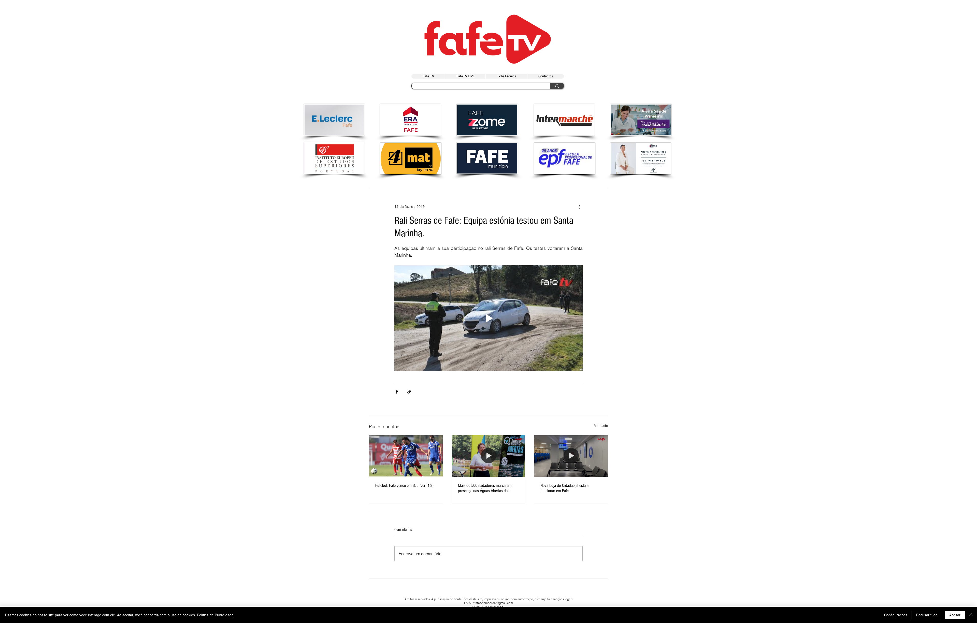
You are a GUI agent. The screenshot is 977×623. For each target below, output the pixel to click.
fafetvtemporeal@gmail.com (494, 603)
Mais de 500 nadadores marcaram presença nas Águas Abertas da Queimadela (485, 488)
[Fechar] (971, 615)
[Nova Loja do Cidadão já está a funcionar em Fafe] (571, 455)
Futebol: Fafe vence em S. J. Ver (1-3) (404, 485)
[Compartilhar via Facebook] (396, 391)
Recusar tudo (927, 614)
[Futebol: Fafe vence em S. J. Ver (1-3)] (406, 455)
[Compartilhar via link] (409, 391)
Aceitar (954, 614)
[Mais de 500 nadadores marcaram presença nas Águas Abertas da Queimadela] (488, 455)
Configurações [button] (896, 614)
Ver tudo (601, 425)
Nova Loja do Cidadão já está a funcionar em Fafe (564, 488)
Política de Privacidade (215, 614)
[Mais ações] (580, 207)
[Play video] (488, 318)
